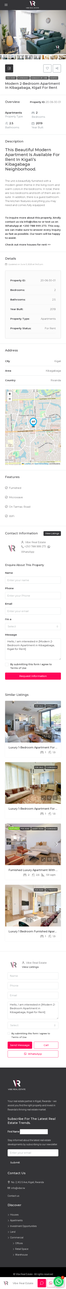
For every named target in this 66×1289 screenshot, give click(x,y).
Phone (9, 588)
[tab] (9, 68)
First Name (13, 1131)
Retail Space (21, 1249)
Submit (15, 1162)
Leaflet (27, 463)
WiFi (11, 516)
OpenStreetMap (41, 463)
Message (11, 634)
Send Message (20, 1045)
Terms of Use (18, 668)
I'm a (8, 619)
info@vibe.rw (18, 1188)
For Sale (39, 706)
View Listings (52, 533)
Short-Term (38, 829)
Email (8, 603)
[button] (33, 422)
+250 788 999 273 (35, 546)
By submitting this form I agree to (31, 666)
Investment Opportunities (23, 1226)
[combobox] (33, 626)
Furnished (23, 78)
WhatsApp (27, 551)
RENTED (53, 78)
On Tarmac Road (19, 506)
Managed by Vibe (39, 78)
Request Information (33, 676)
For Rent (11, 78)
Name (9, 572)
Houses (14, 1214)
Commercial (16, 1237)
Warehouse (21, 1254)
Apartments (16, 1220)
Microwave (16, 497)
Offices (19, 1243)
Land (12, 1231)
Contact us (13, 1196)
